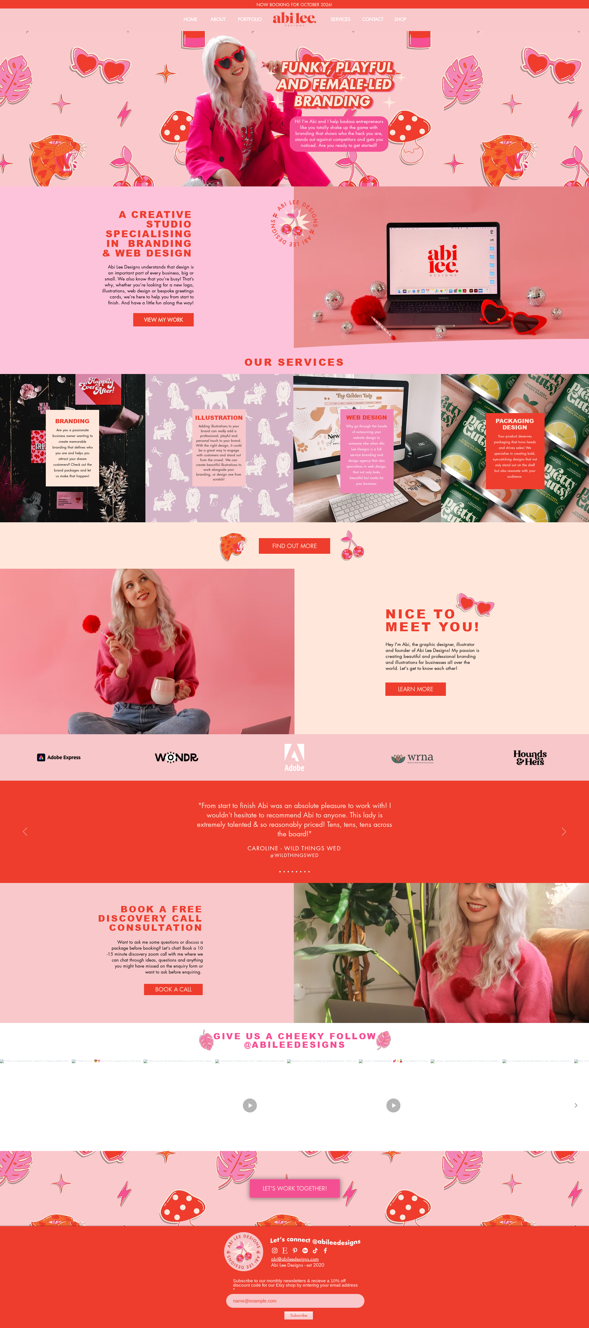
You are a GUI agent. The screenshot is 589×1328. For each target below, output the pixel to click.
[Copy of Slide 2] (309, 871)
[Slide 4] (292, 871)
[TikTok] (315, 1250)
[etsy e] (285, 1250)
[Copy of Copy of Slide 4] (300, 871)
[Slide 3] (284, 871)
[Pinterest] (295, 1250)
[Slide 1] (280, 871)
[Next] (564, 832)
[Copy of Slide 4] (288, 871)
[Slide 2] (305, 871)
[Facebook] (325, 1250)
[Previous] (25, 832)
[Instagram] (274, 1250)
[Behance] (305, 1250)
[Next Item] (576, 1105)
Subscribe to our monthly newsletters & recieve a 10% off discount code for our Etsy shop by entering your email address (295, 1283)
